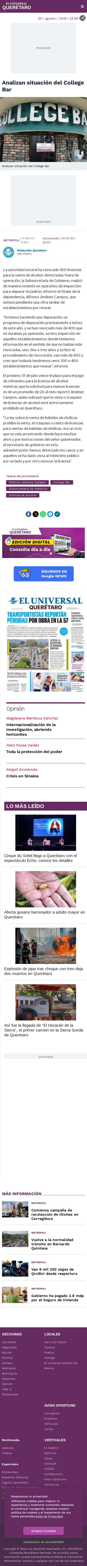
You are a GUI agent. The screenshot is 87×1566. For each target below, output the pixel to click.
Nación (7, 1352)
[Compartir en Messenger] (50, 514)
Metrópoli (11, 240)
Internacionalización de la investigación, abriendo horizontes (31, 729)
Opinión (15, 708)
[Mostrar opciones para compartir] (83, 18)
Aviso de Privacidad (49, 1516)
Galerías (8, 1447)
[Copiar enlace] (57, 514)
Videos (7, 1453)
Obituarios (51, 1484)
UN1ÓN (49, 1468)
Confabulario (53, 1474)
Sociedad (9, 1342)
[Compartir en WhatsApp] (43, 514)
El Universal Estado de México (60, 1365)
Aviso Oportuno (55, 1479)
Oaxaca (49, 1347)
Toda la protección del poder (34, 751)
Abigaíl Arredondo (21, 769)
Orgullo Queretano (15, 1482)
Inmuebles (51, 1413)
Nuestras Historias (15, 1477)
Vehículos (51, 1423)
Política (7, 1357)
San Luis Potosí (55, 1342)
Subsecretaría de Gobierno (28, 488)
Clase (48, 1458)
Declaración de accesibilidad (43, 1541)
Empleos (50, 1418)
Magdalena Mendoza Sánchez (32, 718)
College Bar (61, 482)
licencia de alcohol (22, 495)
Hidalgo (49, 1357)
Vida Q (7, 1389)
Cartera (7, 1363)
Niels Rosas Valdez (22, 745)
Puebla (49, 1352)
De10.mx (50, 1453)
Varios (48, 1429)
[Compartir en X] (36, 514)
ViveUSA (50, 1463)
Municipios (9, 1373)
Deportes (8, 1378)
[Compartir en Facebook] (28, 514)
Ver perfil (24, 253)
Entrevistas (10, 1472)
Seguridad (9, 1347)
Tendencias (10, 1394)
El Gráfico (51, 1447)
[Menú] (82, 6)
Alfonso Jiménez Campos (27, 482)
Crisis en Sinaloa (22, 776)
